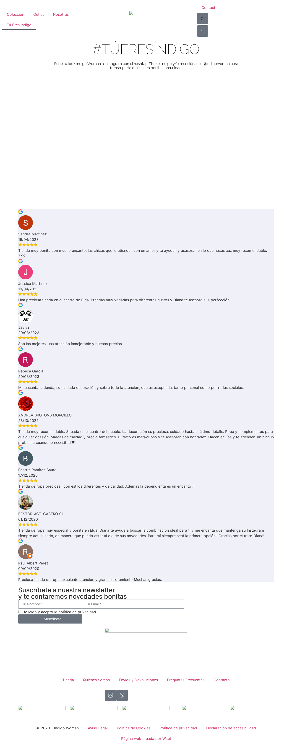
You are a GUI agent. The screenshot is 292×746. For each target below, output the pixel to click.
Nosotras (61, 14)
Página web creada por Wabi (146, 738)
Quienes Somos (96, 680)
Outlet (38, 14)
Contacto (209, 7)
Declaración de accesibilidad (231, 728)
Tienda (68, 680)
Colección (15, 14)
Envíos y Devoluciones (138, 680)
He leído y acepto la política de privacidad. (59, 612)
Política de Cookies (133, 728)
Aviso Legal (98, 728)
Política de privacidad (178, 728)
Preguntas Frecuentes (185, 680)
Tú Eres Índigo (19, 25)
